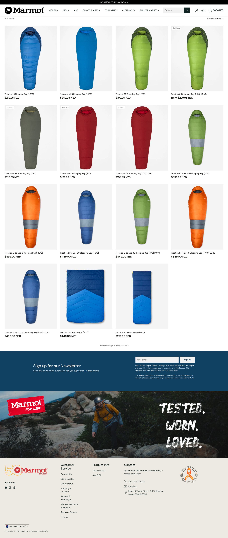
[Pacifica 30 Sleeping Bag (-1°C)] (142, 296)
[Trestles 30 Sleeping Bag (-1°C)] (142, 58)
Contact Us (66, 474)
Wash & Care (98, 470)
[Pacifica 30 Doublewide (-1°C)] (86, 296)
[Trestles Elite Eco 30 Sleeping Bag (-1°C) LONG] (142, 217)
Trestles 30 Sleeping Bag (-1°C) (130, 94)
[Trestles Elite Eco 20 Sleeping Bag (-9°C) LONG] (31, 296)
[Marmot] (24, 10)
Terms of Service (69, 512)
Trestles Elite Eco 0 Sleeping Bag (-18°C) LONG (193, 253)
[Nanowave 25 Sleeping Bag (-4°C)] (86, 58)
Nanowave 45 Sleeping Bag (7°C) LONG (134, 173)
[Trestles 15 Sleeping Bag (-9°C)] (31, 58)
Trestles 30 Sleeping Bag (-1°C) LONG (188, 94)
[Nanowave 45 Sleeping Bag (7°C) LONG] (142, 138)
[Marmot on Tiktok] (14, 488)
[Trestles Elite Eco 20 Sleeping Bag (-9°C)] (86, 217)
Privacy (64, 517)
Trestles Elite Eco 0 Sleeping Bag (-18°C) (24, 253)
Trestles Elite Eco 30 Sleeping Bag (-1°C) (190, 173)
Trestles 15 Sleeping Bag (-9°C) (19, 94)
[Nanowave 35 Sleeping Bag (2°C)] (31, 138)
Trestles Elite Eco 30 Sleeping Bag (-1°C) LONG (138, 253)
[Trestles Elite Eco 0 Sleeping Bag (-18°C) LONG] (197, 217)
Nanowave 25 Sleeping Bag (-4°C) (76, 94)
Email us (132, 486)
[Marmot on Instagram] (10, 488)
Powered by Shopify (39, 531)
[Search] (187, 10)
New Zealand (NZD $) (17, 526)
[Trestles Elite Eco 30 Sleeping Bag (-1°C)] (197, 138)
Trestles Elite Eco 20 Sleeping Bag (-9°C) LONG (27, 332)
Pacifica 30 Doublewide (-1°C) (74, 332)
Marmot (24, 531)
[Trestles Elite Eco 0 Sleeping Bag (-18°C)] (31, 217)
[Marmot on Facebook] (6, 488)
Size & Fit (96, 475)
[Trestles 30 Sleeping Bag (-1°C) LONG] (197, 58)
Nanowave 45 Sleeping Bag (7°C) (75, 173)
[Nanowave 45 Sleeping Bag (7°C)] (86, 138)
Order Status (67, 483)
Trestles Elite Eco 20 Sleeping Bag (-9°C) (79, 253)
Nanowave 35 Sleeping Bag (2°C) (20, 173)
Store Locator (67, 479)
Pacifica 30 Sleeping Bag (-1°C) (130, 332)
